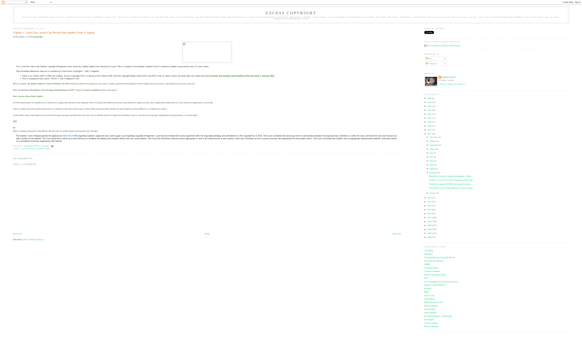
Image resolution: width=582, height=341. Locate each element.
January (433, 192)
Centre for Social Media (434, 260)
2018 (429, 129)
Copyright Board (431, 267)
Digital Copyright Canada (435, 274)
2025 (429, 102)
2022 (429, 114)
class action (27, 149)
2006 (429, 237)
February (433, 172)
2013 (429, 209)
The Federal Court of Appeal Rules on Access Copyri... (451, 187)
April (432, 164)
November (434, 137)
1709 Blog (428, 250)
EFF (426, 278)
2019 (429, 125)
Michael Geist (430, 309)
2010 (429, 221)
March (432, 168)
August (433, 149)
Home (207, 233)
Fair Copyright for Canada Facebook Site (441, 281)
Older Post (397, 233)
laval (47, 149)
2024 (429, 106)
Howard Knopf (449, 77)
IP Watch (427, 288)
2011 (429, 217)
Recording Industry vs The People (438, 316)
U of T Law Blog (431, 323)
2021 (429, 118)
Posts (430, 58)
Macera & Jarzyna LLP (433, 302)
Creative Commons (432, 271)
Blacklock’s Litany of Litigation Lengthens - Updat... (451, 176)
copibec (40, 149)
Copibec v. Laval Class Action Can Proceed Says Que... (451, 180)
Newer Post (17, 233)
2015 (429, 201)
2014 (429, 205)
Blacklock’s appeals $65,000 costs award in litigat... (450, 184)
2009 (429, 225)
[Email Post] (52, 146)
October (433, 141)
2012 (429, 213)
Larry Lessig (429, 295)
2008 (429, 229)
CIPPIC (427, 264)
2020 (429, 122)
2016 (429, 197)
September (434, 145)
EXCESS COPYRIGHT (291, 12)
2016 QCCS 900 (70, 136)
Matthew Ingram (431, 305)
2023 (429, 110)
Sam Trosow (429, 319)
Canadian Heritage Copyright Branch (439, 257)
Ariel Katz (428, 254)
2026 (429, 98)
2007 (429, 233)
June (432, 156)
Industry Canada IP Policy (435, 285)
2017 (429, 133)
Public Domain (430, 312)
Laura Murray (429, 298)
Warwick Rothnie (431, 326)
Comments (432, 63)
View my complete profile (452, 84)
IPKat (426, 292)
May (432, 160)
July (432, 152)
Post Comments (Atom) (33, 239)
